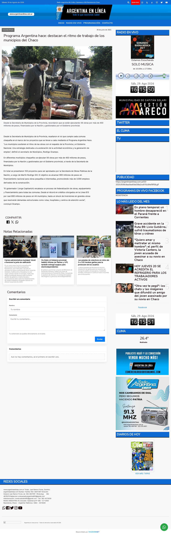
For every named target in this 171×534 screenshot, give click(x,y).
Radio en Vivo (74, 23)
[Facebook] (151, 2)
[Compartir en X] (12, 222)
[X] (147, 2)
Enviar (100, 339)
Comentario (13, 315)
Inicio (61, 23)
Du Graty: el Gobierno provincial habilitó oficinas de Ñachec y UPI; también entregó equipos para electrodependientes (54, 263)
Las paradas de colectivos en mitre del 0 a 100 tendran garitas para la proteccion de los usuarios (93, 262)
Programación (91, 23)
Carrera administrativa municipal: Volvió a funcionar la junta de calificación (20, 261)
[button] (128, 2)
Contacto (107, 23)
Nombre (12, 305)
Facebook (142, 307)
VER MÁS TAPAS (142, 473)
